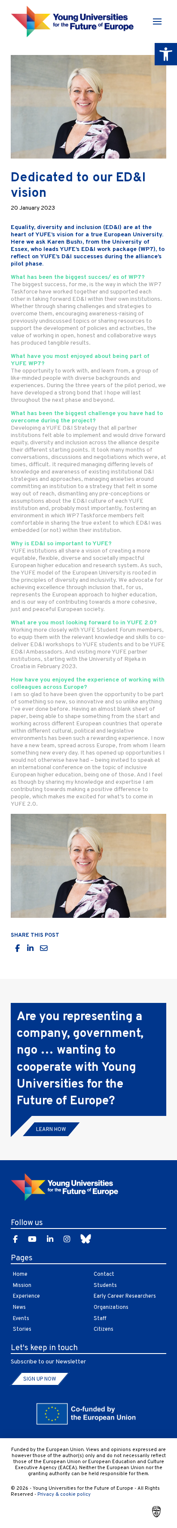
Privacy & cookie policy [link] (64, 1494)
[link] (166, 54)
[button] (157, 21)
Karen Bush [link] (63, 242)
